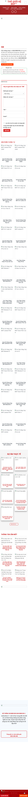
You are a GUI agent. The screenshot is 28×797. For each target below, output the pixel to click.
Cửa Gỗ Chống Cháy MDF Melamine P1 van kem (7, 323)
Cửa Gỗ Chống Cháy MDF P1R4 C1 (21, 424)
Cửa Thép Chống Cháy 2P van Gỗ (21, 363)
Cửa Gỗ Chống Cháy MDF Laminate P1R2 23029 (7, 160)
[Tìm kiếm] (25, 2)
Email (5, 116)
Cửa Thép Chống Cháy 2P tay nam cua (7, 261)
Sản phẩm (14, 7)
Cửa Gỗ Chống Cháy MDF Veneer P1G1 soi (7, 180)
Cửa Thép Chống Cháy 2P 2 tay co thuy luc (7, 221)
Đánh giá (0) (4, 81)
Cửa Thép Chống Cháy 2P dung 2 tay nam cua (21, 281)
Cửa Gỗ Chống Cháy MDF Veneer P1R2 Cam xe (21, 343)
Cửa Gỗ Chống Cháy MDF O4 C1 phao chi (21, 200)
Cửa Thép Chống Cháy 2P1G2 (21, 261)
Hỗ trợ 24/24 (24, 795)
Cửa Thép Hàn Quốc (16, 9)
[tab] (14, 81)
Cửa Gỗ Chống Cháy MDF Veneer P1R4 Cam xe (7, 200)
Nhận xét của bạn (8, 97)
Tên (4, 109)
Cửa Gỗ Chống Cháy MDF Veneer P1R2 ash (21, 404)
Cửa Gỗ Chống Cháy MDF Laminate (7, 444)
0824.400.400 (5, 795)
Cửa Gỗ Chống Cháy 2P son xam (21, 180)
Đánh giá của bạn (8, 91)
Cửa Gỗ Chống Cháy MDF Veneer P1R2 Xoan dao (7, 384)
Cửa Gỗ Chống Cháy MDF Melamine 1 (7, 280)
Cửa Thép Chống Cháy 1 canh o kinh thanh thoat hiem (7, 302)
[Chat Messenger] (25, 793)
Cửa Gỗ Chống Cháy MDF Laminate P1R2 (7, 343)
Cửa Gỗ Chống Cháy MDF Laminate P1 (21, 241)
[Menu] (2, 2)
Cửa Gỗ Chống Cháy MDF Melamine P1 (7, 363)
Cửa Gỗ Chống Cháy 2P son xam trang (21, 220)
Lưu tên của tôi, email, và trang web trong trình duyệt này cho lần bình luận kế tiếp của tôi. (13, 125)
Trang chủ (6, 7)
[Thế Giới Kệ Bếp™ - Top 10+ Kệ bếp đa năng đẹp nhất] (14, 2)
